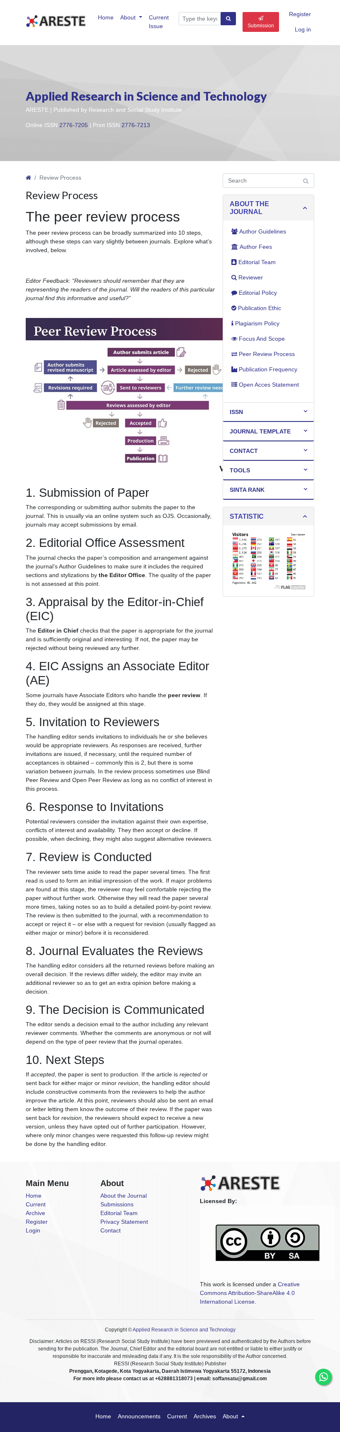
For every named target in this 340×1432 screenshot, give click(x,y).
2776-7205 (73, 125)
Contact (244, 451)
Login (33, 1230)
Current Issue (159, 21)
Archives (205, 1416)
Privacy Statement (124, 1221)
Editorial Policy (258, 292)
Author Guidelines (262, 231)
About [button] (128, 17)
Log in (303, 29)
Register (300, 14)
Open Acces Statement (269, 384)
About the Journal (123, 1195)
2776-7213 (135, 125)
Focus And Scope (262, 338)
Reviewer (250, 277)
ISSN (236, 412)
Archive (35, 1213)
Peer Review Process (267, 354)
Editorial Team (257, 262)
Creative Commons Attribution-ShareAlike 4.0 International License (250, 1293)
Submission (261, 26)
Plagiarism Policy (257, 323)
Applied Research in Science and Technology (146, 96)
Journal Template (260, 431)
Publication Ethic (259, 308)
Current (36, 1204)
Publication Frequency (268, 369)
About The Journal (249, 207)
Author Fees (256, 246)
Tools (240, 470)
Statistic (247, 516)
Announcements (139, 1416)
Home (106, 17)
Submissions (117, 1204)
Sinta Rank (247, 489)
